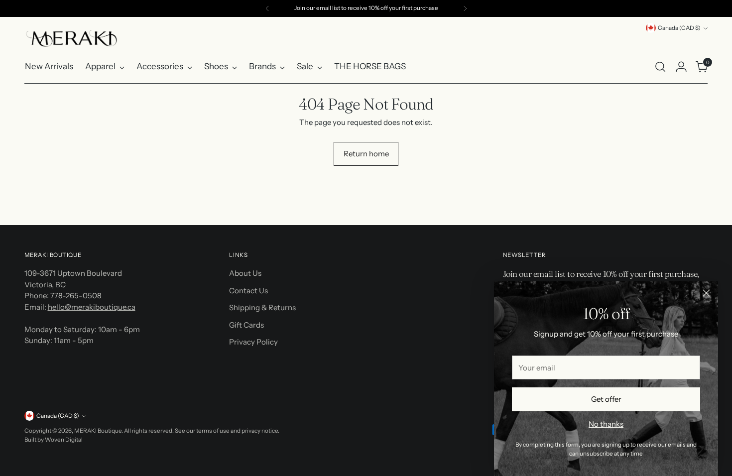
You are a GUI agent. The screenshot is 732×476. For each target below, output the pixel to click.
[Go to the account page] (681, 67)
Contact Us (248, 290)
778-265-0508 (76, 295)
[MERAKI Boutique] (71, 38)
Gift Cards (246, 325)
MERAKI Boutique (98, 430)
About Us (245, 273)
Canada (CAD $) (679, 27)
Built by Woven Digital (53, 439)
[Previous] (267, 8)
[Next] (465, 8)
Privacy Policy (253, 342)
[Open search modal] (660, 67)
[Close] (706, 293)
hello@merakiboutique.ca (91, 307)
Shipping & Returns (262, 307)
